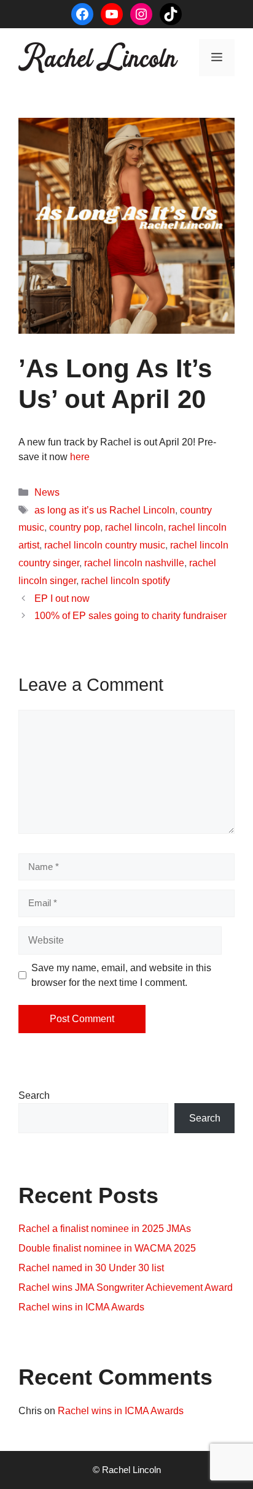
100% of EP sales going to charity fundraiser (130, 615)
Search (34, 1095)
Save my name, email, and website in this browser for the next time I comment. (121, 975)
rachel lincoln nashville (134, 563)
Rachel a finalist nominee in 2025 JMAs (104, 1228)
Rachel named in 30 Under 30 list (91, 1268)
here (80, 457)
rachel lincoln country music (104, 545)
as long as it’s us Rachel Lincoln (104, 510)
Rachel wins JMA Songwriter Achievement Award (125, 1287)
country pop (74, 527)
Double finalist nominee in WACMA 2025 (107, 1248)
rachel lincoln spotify (125, 580)
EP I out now (62, 598)
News (47, 492)
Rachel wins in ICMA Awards (81, 1307)
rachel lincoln (134, 527)
